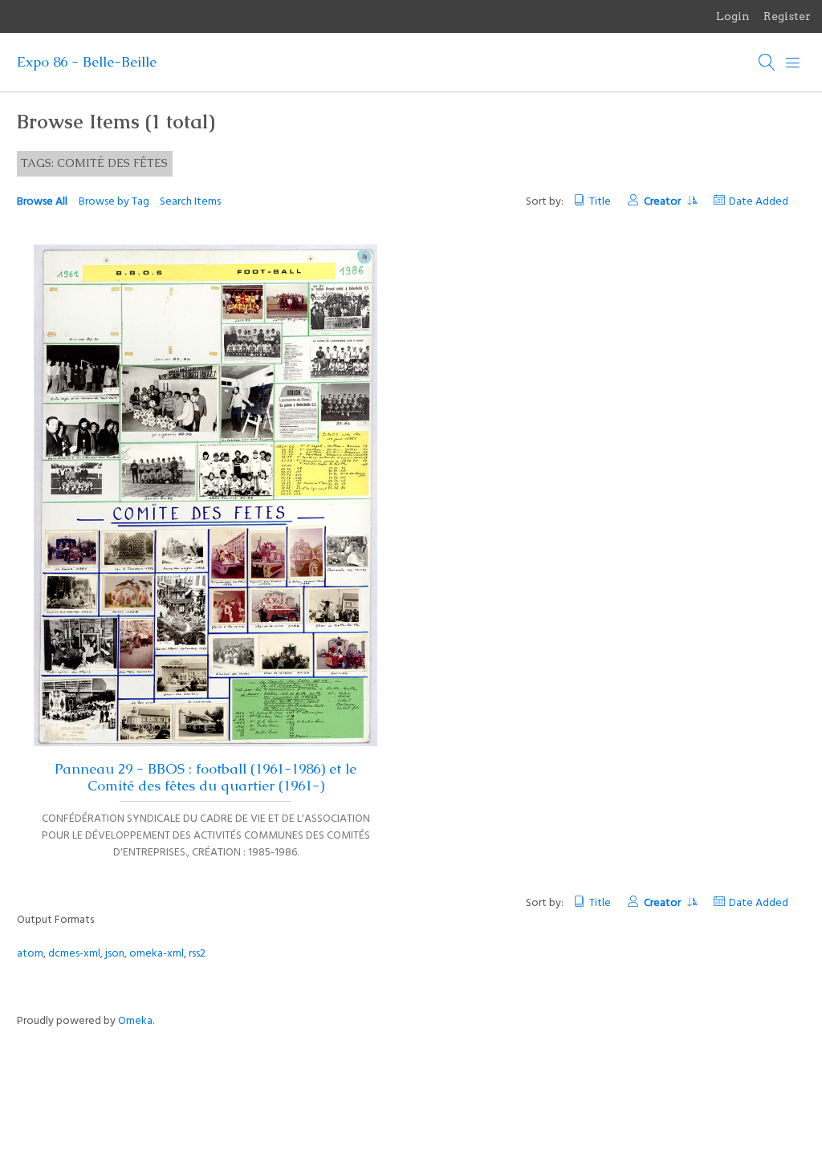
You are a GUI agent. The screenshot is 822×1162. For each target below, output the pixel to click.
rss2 (197, 954)
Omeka (135, 1021)
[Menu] (793, 62)
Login (733, 16)
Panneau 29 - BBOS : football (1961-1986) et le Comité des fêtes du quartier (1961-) (205, 777)
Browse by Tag (114, 202)
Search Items (190, 202)
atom (30, 954)
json (114, 954)
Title (600, 202)
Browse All (42, 202)
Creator (663, 202)
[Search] (767, 62)
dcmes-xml (74, 954)
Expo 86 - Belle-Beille (87, 62)
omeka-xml (156, 954)
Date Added (758, 202)
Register (787, 16)
